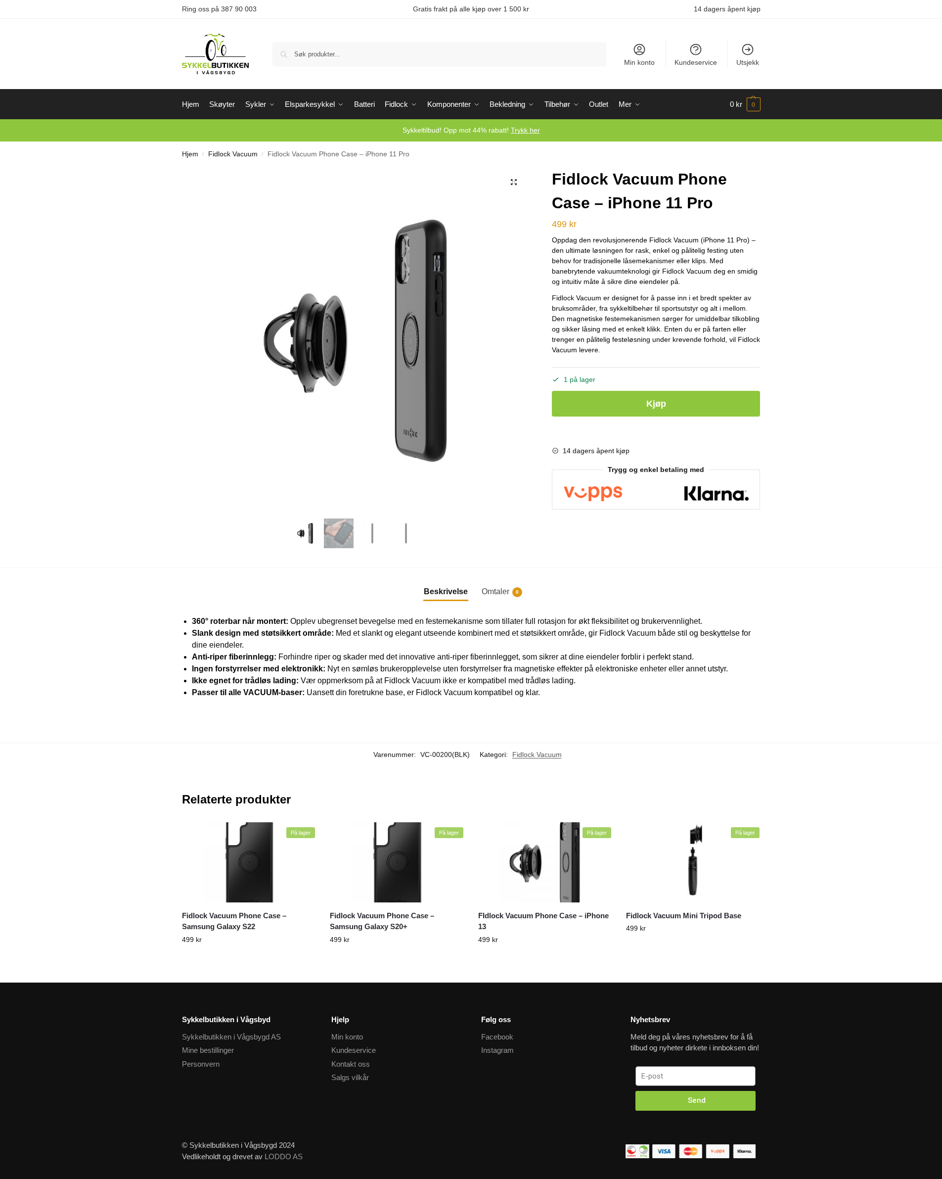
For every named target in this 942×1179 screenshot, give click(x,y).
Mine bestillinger (208, 1050)
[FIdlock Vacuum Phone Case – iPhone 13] (545, 862)
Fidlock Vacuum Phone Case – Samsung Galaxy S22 (234, 921)
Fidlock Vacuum (233, 154)
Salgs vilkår (350, 1077)
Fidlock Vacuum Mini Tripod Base (683, 915)
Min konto (639, 62)
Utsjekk (747, 62)
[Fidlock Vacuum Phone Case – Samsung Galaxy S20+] (396, 862)
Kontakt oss (350, 1064)
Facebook (497, 1037)
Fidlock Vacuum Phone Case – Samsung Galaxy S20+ (382, 921)
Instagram (497, 1050)
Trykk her (525, 130)
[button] (514, 182)
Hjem (190, 154)
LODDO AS (284, 1156)
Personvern (201, 1064)
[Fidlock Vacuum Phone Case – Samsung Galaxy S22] (248, 862)
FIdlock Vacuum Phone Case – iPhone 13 (543, 921)
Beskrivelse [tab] (446, 591)
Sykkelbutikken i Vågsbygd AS (231, 1037)
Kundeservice (695, 62)
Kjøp (656, 404)
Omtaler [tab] (500, 591)
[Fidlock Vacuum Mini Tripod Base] (693, 862)
